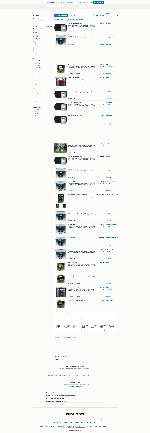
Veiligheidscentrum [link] (69, 2)
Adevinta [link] (77, 422)
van (33, 20)
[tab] (95, 15)
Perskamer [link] (71, 422)
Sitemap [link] (95, 422)
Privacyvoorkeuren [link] (103, 419)
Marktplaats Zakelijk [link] (51, 419)
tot (41, 20)
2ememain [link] (89, 422)
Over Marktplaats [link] (57, 422)
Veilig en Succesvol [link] (62, 419)
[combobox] (55, 6)
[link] (50, 2)
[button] (85, 2)
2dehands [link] (83, 422)
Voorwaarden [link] (63, 2)
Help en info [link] (58, 2)
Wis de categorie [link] (49, 26)
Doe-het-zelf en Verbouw (59, 19)
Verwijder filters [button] (80, 19)
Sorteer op (107, 13)
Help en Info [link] (70, 419)
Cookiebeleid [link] (94, 419)
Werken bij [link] (64, 422)
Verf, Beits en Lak (71, 19)
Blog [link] (44, 419)
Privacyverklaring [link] (86, 419)
